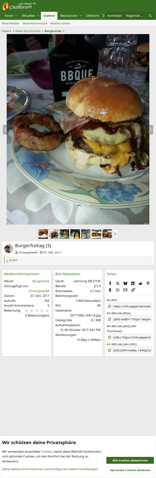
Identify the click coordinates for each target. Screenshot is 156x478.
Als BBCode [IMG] (118, 313)
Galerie (49, 16)
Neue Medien (10, 23)
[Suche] (150, 16)
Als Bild (112, 300)
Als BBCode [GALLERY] (121, 344)
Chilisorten (94, 16)
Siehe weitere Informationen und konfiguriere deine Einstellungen (50, 469)
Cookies (46, 451)
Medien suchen (60, 23)
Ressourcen (68, 16)
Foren (9, 16)
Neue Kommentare (34, 23)
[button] (16, 16)
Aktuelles (28, 16)
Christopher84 (28, 252)
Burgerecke (41, 281)
